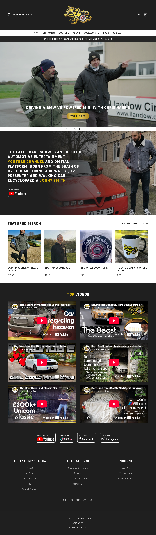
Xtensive (83, 527)
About (30, 467)
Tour (30, 483)
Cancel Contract (30, 489)
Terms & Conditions (78, 478)
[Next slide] (88, 129)
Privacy (73, 523)
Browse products (133, 223)
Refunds (78, 473)
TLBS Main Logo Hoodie (57, 267)
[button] (21, 14)
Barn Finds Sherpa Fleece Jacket (23, 269)
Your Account (126, 473)
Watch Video (78, 116)
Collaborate (30, 478)
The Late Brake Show (81, 518)
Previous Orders (126, 478)
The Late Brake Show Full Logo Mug (131, 269)
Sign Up (126, 467)
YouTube (30, 473)
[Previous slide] (66, 129)
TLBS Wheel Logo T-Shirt (94, 267)
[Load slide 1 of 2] (75, 129)
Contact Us (77, 483)
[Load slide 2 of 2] (79, 129)
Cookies (81, 523)
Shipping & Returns (78, 467)
